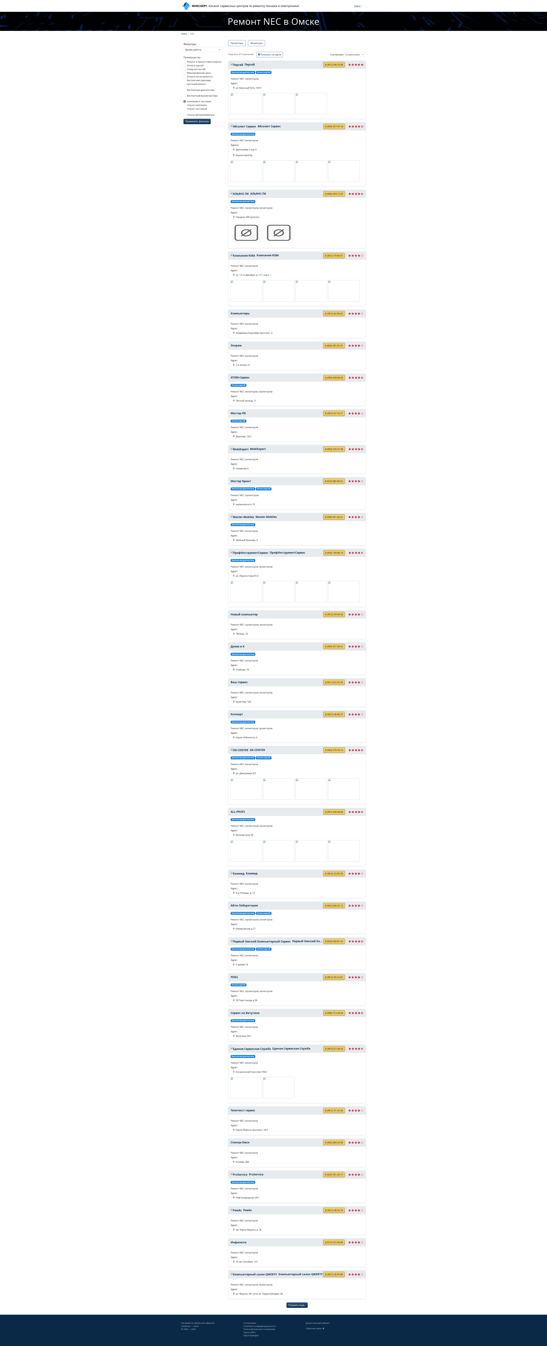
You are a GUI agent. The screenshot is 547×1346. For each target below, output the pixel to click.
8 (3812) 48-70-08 (334, 64)
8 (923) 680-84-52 (334, 481)
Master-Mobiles (266, 517)
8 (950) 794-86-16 (334, 552)
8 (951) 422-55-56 (334, 682)
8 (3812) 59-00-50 (334, 614)
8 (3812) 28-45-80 (334, 1274)
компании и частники (199, 101)
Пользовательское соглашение (259, 1329)
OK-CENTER (257, 750)
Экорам (236, 345)
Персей (249, 64)
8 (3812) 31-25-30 (334, 1110)
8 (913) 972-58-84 (334, 1242)
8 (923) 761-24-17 (334, 1174)
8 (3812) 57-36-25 (334, 1048)
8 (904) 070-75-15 (334, 750)
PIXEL (234, 977)
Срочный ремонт (196, 84)
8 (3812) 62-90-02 (334, 313)
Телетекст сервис (243, 1110)
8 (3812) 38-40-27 (334, 714)
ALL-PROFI (238, 812)
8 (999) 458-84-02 (334, 377)
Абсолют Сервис (269, 126)
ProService (255, 1174)
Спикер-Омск (240, 1142)
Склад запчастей (196, 69)
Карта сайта (249, 1332)
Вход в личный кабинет (318, 1323)
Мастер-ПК (238, 413)
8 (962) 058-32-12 (334, 905)
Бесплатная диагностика (200, 90)
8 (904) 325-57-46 (334, 449)
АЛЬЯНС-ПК (258, 193)
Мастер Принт (241, 481)
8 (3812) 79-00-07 (334, 255)
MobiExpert (257, 449)
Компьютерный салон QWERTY (300, 1274)
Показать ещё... (297, 1305)
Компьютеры (240, 313)
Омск (357, 6)
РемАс (247, 1210)
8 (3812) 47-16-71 (334, 413)
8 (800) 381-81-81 (334, 345)
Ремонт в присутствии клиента (204, 61)
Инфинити (238, 1242)
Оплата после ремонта (200, 76)
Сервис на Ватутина (245, 1013)
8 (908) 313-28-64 (334, 1013)
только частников (197, 108)
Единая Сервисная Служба (291, 1048)
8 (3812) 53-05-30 (334, 873)
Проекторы (237, 43)
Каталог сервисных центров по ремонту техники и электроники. (245, 6)
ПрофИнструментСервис (287, 552)
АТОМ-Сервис (240, 377)
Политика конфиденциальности (259, 1326)
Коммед (251, 873)
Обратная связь (314, 1328)
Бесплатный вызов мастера (202, 95)
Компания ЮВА (267, 255)
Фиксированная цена (199, 72)
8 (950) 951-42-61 (334, 517)
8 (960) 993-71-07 (334, 193)
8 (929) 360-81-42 (334, 941)
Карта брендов (250, 1335)
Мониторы (256, 43)
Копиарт (237, 714)
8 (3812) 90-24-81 (334, 977)
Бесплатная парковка (199, 80)
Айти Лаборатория (244, 905)
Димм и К (238, 646)
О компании (249, 1323)
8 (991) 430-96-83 (334, 811)
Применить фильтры (197, 121)
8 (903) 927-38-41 (334, 646)
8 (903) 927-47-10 (334, 126)
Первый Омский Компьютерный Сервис (307, 941)
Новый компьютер (244, 614)
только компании (197, 105)
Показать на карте (270, 54)
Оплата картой (195, 65)
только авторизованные (200, 114)
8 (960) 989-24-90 (334, 1142)
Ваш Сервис (239, 682)
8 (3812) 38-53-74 (334, 1210)
